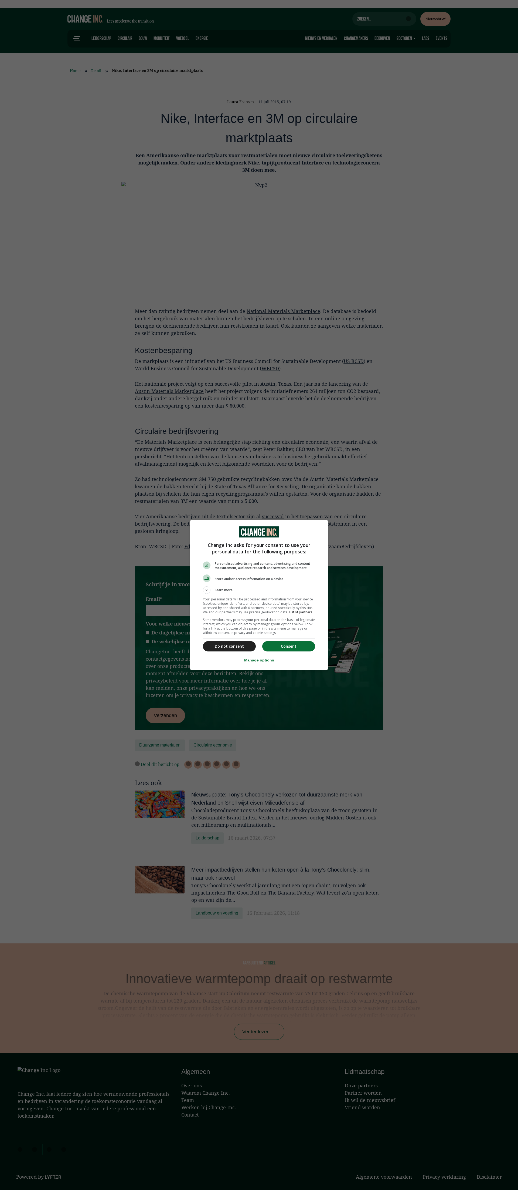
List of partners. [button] (301, 612)
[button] (259, 590)
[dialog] (259, 595)
